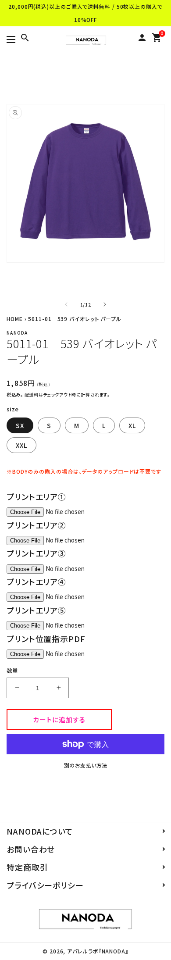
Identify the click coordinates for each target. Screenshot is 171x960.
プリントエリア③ (36, 553)
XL (132, 425)
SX (20, 425)
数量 (12, 670)
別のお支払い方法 (85, 765)
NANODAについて (40, 831)
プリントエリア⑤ (36, 610)
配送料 (32, 394)
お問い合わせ (31, 849)
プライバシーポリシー (45, 885)
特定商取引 (27, 867)
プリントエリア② (36, 525)
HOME (15, 318)
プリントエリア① (36, 496)
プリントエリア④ (36, 581)
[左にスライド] (66, 304)
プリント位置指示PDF (46, 638)
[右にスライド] (104, 304)
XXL (21, 445)
